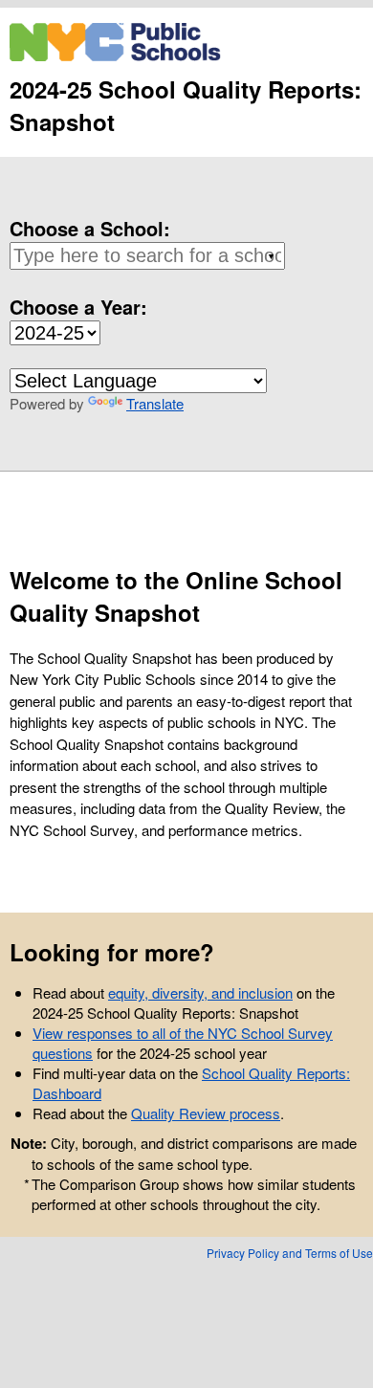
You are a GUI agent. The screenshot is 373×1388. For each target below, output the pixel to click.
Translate (155, 403)
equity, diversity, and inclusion (200, 992)
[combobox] (143, 256)
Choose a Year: (78, 306)
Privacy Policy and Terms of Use (290, 1253)
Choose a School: (90, 228)
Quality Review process (205, 1113)
